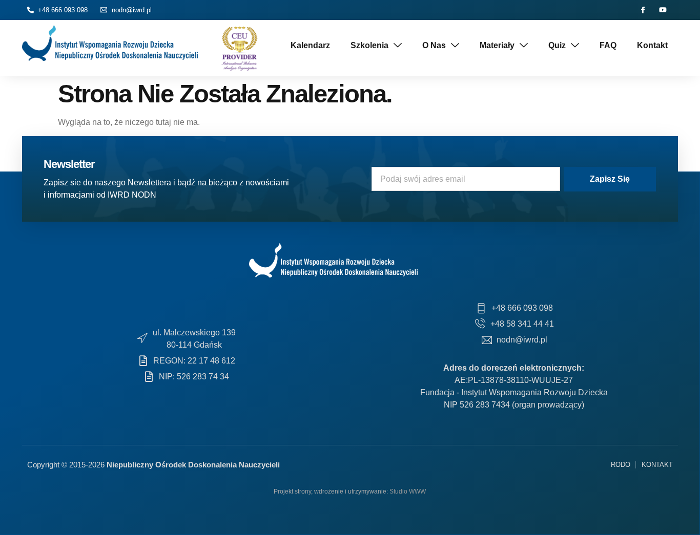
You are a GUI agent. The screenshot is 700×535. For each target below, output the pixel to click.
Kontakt (652, 45)
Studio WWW (407, 491)
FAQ (608, 45)
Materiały (497, 45)
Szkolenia (369, 45)
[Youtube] (663, 10)
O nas (434, 45)
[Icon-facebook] (643, 10)
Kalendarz (310, 45)
